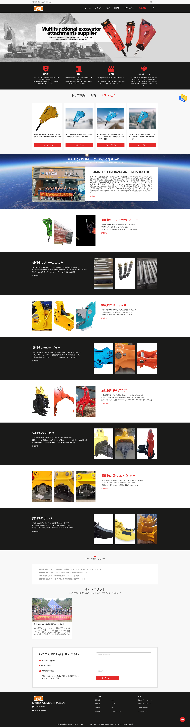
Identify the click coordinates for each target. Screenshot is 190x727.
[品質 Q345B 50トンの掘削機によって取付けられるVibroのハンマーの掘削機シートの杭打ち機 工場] (125, 443)
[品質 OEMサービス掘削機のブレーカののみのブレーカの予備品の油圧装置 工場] (147, 273)
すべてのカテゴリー (143, 711)
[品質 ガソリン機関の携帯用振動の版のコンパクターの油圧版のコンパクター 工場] (42, 486)
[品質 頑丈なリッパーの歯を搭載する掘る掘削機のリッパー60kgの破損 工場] (147, 529)
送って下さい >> (107, 678)
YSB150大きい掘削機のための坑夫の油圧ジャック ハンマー (120, 227)
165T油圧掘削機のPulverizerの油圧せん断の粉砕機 (57, 579)
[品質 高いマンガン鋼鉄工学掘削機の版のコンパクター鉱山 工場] (64, 486)
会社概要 (97, 700)
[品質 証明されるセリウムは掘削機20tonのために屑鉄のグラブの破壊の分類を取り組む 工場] (85, 401)
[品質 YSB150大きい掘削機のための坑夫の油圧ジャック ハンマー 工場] (64, 230)
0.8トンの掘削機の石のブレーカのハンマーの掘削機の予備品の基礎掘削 (110, 136)
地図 (112, 707)
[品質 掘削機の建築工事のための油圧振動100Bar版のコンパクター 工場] (85, 486)
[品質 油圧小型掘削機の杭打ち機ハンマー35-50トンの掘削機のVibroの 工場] (103, 443)
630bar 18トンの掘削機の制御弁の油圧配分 (54, 576)
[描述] (153, 8)
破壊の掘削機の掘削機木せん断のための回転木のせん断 (118, 310)
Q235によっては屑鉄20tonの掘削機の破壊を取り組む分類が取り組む (123, 397)
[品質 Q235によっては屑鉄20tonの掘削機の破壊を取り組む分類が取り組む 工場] (64, 401)
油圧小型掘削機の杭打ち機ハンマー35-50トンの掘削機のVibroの (52, 437)
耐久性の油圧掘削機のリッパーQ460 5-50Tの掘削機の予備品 (51, 525)
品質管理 (97, 707)
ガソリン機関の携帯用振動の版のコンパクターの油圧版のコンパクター (123, 480)
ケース (113, 704)
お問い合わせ (98, 711)
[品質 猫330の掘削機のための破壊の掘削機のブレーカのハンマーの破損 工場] (47, 118)
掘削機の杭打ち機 (43, 433)
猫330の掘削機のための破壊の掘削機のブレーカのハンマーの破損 (47, 136)
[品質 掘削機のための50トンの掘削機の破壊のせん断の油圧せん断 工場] (142, 118)
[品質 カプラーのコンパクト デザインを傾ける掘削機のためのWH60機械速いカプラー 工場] (125, 358)
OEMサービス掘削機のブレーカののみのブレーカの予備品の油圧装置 (53, 272)
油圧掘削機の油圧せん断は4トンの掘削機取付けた (117, 312)
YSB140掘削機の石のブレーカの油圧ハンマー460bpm (118, 224)
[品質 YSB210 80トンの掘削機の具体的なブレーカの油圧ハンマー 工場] (85, 230)
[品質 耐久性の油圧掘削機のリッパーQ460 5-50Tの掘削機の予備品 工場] (125, 529)
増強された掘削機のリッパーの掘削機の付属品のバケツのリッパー (53, 523)
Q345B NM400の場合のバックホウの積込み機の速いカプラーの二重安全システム (57, 352)
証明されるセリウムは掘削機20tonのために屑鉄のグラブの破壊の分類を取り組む (126, 400)
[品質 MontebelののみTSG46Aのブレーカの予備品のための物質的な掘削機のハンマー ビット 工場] (103, 273)
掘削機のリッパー (43, 518)
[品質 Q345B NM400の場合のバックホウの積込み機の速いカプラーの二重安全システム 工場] (103, 358)
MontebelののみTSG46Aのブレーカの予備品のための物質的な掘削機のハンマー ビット (59, 267)
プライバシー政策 (116, 711)
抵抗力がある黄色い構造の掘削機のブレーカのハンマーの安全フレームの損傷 (79, 137)
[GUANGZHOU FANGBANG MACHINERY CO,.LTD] (38, 8)
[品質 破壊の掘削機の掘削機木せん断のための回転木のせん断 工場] (42, 316)
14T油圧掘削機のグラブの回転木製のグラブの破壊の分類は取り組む (122, 395)
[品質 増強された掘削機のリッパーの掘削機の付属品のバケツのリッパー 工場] (103, 529)
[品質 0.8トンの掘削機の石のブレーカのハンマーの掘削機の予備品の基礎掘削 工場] (110, 118)
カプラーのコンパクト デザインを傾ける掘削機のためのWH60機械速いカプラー (57, 355)
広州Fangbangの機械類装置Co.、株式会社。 (50, 624)
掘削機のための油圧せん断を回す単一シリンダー (116, 314)
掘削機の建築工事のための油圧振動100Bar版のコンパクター (120, 485)
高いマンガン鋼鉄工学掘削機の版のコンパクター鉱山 (118, 482)
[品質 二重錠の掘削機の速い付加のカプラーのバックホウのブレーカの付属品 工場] (147, 358)
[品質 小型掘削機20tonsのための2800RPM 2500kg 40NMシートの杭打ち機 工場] (147, 443)
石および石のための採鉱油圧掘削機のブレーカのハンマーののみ (62, 569)
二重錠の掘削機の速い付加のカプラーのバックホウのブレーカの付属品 (54, 357)
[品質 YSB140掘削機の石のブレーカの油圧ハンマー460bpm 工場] (42, 230)
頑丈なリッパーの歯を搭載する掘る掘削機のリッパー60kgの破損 (52, 527)
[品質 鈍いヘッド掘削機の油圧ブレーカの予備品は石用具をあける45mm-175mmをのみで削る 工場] (125, 273)
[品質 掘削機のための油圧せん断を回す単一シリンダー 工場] (85, 316)
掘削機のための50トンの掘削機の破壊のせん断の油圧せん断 (142, 136)
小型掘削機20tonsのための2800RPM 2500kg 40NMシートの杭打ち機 (53, 442)
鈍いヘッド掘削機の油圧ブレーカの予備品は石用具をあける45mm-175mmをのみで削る (59, 269)
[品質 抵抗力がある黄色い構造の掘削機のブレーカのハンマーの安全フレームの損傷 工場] (79, 118)
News (112, 700)
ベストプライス (47, 145)
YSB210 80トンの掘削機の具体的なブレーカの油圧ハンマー (120, 229)
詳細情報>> (93, 196)
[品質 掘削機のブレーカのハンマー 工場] (95, 37)
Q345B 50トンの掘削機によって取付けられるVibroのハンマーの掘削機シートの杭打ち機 (59, 440)
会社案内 (97, 704)
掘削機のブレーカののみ (47, 262)
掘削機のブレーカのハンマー (119, 220)
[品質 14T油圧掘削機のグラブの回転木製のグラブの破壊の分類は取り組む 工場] (42, 401)
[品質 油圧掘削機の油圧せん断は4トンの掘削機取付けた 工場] (64, 316)
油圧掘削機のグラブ (114, 390)
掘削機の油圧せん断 (114, 305)
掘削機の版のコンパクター (118, 475)
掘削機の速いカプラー (46, 347)
